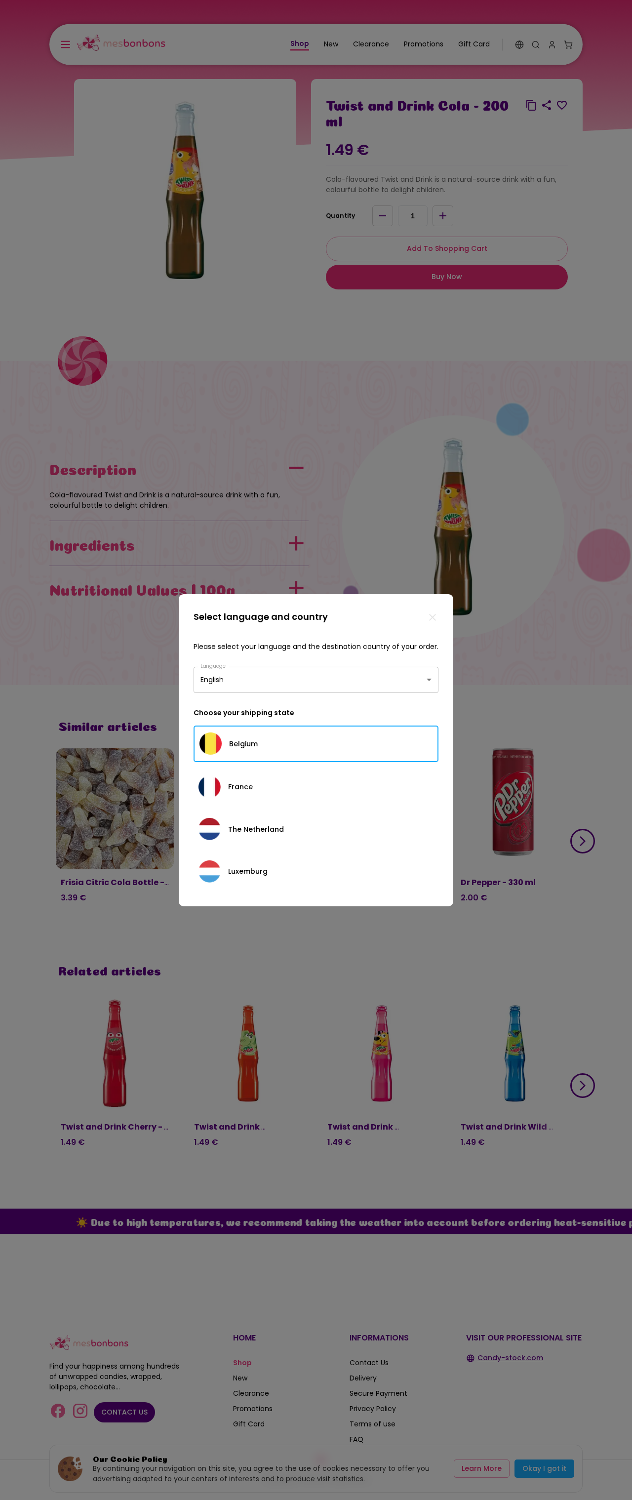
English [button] (212, 680)
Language (213, 665)
